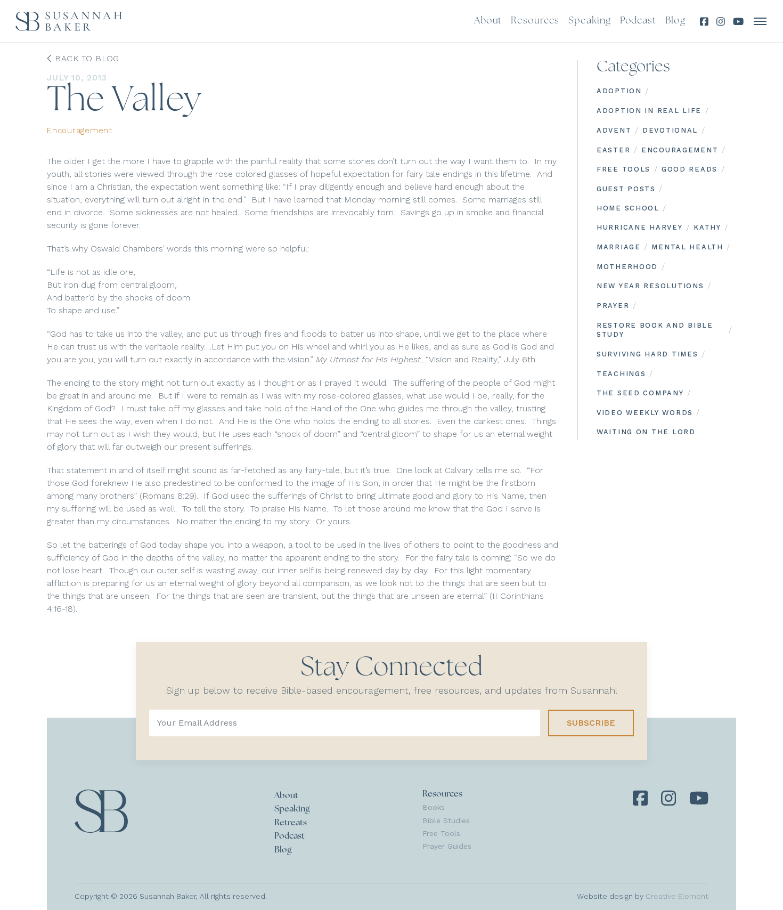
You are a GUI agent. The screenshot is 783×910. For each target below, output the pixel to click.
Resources (442, 794)
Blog (283, 850)
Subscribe (591, 723)
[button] (760, 21)
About (286, 796)
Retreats (290, 823)
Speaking (292, 809)
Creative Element (677, 896)
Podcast (289, 836)
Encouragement (79, 130)
